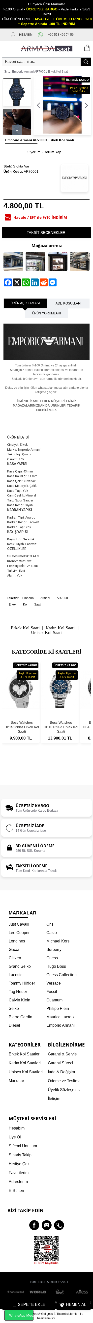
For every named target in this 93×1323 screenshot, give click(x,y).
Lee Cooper (19, 933)
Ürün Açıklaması (25, 303)
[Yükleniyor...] (87, 48)
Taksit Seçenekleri (46, 232)
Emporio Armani (60, 1025)
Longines (17, 941)
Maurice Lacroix (60, 1017)
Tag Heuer (18, 992)
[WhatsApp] (40, 34)
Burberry (54, 949)
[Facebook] (34, 1225)
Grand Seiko (20, 966)
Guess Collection (61, 975)
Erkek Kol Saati (25, 628)
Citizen (15, 958)
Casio (51, 933)
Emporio (28, 598)
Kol (25, 604)
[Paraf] (60, 1292)
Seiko (14, 1008)
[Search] (86, 62)
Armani (45, 598)
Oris (50, 924)
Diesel (14, 1025)
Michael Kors (57, 941)
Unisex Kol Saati (46, 632)
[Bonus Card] (16, 1292)
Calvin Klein (19, 1000)
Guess (52, 958)
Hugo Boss (56, 966)
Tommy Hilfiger (22, 983)
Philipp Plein (57, 1008)
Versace (53, 983)
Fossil (51, 992)
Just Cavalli (19, 924)
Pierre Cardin (20, 1017)
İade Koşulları (68, 303)
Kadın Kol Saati (60, 628)
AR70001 (63, 598)
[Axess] (82, 1292)
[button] (38, 105)
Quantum (54, 1000)
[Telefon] (59, 1225)
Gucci (14, 949)
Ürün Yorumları (46, 313)
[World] (38, 1292)
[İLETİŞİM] (80, 34)
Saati (37, 604)
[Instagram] (47, 1225)
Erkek (12, 604)
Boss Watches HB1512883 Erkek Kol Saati (21, 726)
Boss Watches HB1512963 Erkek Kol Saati (61, 726)
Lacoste (16, 975)
